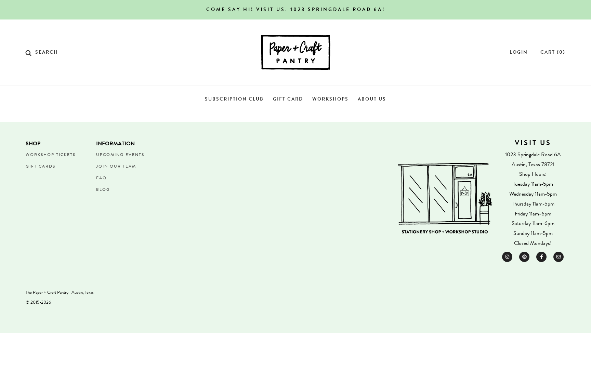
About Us (372, 99)
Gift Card (288, 99)
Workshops (330, 99)
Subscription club (234, 99)
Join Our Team (116, 166)
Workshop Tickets (51, 154)
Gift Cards (40, 166)
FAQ (101, 178)
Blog (103, 189)
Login (519, 52)
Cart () (552, 52)
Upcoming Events (120, 154)
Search (46, 52)
